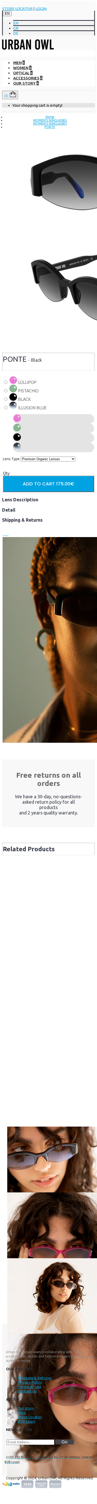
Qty (6, 473)
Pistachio (28, 390)
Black (24, 399)
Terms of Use (29, 1386)
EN (7, 13)
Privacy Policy (30, 1382)
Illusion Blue (32, 407)
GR (15, 28)
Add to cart (48, 484)
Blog (22, 1412)
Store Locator (30, 1417)
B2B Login (26, 1421)
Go (64, 1441)
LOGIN (41, 8)
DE (15, 33)
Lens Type (11, 459)
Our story (26, 1408)
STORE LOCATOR (17, 8)
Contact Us (27, 1391)
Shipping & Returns (34, 1378)
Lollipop (26, 382)
